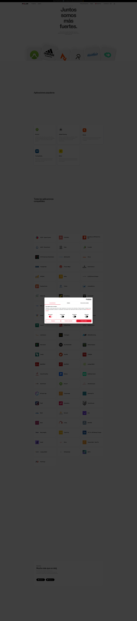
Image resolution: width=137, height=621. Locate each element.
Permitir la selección (68, 320)
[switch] (62, 316)
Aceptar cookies (84, 320)
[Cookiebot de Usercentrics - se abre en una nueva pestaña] (86, 299)
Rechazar (53, 320)
